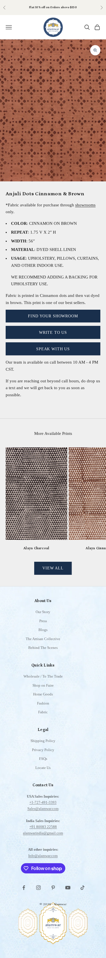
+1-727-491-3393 (43, 802)
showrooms (85, 205)
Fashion (43, 703)
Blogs (42, 630)
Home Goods (43, 694)
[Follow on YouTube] (68, 887)
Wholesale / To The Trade (43, 676)
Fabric (43, 712)
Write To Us (53, 332)
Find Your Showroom (53, 316)
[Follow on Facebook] (24, 887)
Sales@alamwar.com (43, 808)
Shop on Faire (43, 685)
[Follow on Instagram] (38, 887)
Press (43, 621)
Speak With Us (53, 349)
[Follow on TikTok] (82, 887)
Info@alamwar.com (43, 856)
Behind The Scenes (43, 647)
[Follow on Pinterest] (53, 887)
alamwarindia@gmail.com (43, 833)
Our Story (43, 612)
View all (53, 568)
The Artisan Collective (43, 639)
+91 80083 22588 (43, 827)
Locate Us (43, 768)
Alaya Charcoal (36, 548)
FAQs (43, 758)
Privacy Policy (43, 750)
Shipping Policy (43, 741)
